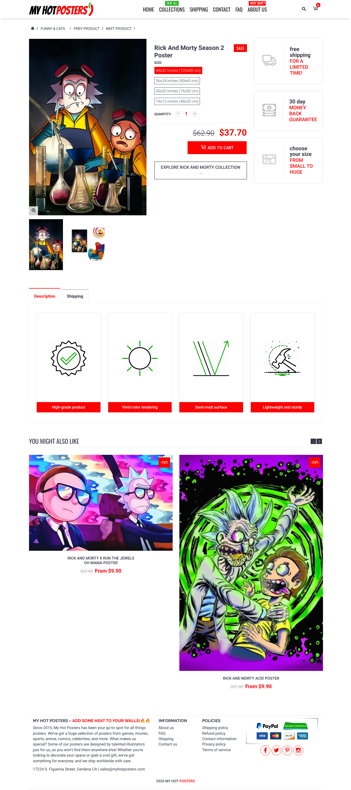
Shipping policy (215, 727)
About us (166, 727)
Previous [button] (313, 441)
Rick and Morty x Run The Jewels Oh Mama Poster (101, 560)
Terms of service (216, 750)
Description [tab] (44, 296)
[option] (46, 244)
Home (148, 9)
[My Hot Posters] (61, 9)
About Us (257, 7)
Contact (221, 9)
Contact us (168, 744)
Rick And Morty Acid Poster (251, 678)
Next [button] (319, 441)
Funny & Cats (53, 29)
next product (120, 29)
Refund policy (213, 733)
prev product (88, 29)
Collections (171, 7)
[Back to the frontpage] (32, 29)
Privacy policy (214, 744)
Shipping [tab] (75, 296)
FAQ (239, 9)
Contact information (219, 738)
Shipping (199, 9)
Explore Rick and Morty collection (200, 167)
